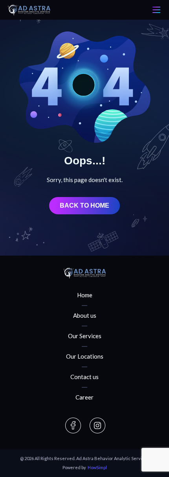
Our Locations (84, 356)
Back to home (84, 205)
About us (84, 315)
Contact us (84, 376)
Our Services (84, 335)
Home (84, 294)
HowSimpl (97, 467)
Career (84, 397)
